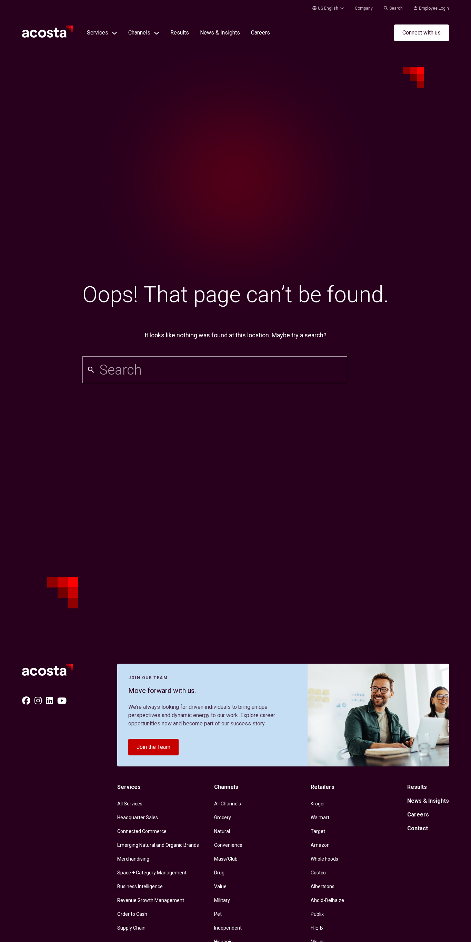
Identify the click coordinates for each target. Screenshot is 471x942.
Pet (218, 914)
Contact (417, 828)
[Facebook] (26, 701)
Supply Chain (131, 928)
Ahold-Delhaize (327, 900)
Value (220, 886)
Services (129, 787)
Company (364, 8)
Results (179, 32)
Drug (219, 872)
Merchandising (133, 859)
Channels (226, 787)
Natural (222, 831)
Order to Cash (132, 914)
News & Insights (220, 32)
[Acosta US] (47, 35)
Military (222, 900)
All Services (129, 803)
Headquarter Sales (137, 817)
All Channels (227, 803)
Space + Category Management (152, 872)
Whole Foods (324, 859)
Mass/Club (226, 859)
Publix (317, 914)
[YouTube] (62, 701)
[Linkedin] (49, 701)
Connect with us (421, 32)
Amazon (320, 845)
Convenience (228, 845)
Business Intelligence (140, 886)
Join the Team (153, 747)
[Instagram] (38, 701)
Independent (228, 928)
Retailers (322, 787)
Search (396, 8)
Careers (260, 32)
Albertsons (322, 886)
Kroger (318, 803)
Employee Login (434, 8)
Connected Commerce (142, 831)
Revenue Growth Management (150, 900)
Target (318, 831)
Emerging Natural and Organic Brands (158, 845)
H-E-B (317, 928)
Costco (318, 872)
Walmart (320, 817)
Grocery (222, 817)
